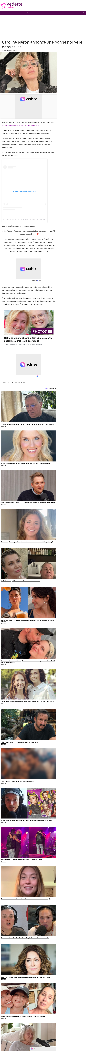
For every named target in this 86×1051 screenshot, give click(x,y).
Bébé (26, 13)
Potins (13, 13)
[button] (83, 13)
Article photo (42, 13)
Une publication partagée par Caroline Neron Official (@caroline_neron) (28, 219)
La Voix (20, 13)
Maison (32, 13)
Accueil (5, 13)
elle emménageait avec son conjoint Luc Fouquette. (20, 125)
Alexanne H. (6, 50)
